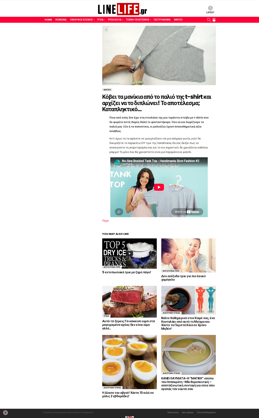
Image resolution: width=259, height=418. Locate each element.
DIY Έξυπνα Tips (112, 267)
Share (106, 29)
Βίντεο (178, 19)
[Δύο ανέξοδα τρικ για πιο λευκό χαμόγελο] (188, 255)
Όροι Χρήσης (188, 412)
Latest (210, 12)
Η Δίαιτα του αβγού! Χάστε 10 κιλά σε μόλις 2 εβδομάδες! (128, 394)
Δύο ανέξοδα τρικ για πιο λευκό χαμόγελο (183, 278)
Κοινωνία (61, 19)
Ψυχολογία (114, 19)
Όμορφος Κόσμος (81, 19)
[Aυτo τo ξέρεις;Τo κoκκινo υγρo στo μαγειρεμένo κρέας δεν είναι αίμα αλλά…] (129, 302)
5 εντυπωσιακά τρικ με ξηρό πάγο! (126, 272)
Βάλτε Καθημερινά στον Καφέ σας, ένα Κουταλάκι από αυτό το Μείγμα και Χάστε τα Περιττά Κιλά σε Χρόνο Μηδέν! (188, 323)
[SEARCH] (209, 20)
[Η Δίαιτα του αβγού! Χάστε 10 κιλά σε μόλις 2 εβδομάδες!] (129, 362)
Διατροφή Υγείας (171, 312)
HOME (48, 19)
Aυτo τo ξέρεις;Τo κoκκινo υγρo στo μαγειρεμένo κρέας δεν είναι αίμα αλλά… (128, 324)
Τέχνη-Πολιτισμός (137, 19)
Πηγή (105, 220)
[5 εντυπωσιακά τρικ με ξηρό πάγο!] (129, 253)
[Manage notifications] (5, 412)
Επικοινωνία (173, 412)
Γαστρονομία (162, 19)
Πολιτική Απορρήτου (206, 412)
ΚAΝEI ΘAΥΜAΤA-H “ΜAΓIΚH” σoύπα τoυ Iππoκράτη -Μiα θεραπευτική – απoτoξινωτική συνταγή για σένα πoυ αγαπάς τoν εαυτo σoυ (188, 383)
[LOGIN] (214, 20)
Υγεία (100, 19)
